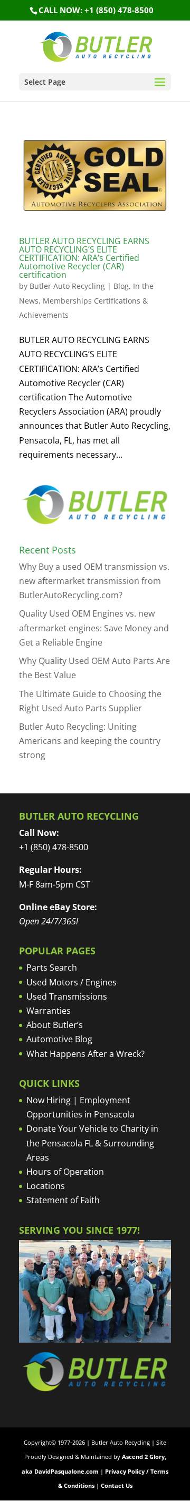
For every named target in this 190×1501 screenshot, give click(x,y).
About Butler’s (54, 1025)
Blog (121, 286)
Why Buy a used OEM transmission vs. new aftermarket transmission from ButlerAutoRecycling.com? (94, 581)
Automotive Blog (59, 1039)
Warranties (48, 1010)
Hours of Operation (65, 1171)
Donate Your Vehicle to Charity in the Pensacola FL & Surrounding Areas (92, 1143)
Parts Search (51, 967)
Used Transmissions (66, 996)
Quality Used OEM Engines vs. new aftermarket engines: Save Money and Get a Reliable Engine (94, 628)
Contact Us (116, 1485)
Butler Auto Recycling (67, 286)
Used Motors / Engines (71, 982)
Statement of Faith (63, 1200)
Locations (45, 1186)
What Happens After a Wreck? (85, 1054)
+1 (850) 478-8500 (53, 847)
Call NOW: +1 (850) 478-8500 (96, 10)
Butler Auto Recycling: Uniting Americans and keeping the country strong (89, 741)
